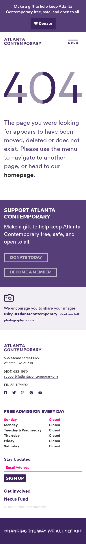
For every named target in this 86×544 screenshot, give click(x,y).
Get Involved (17, 491)
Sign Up (15, 478)
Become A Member (30, 272)
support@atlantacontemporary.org (31, 376)
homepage (19, 174)
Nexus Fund (16, 499)
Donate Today (26, 258)
